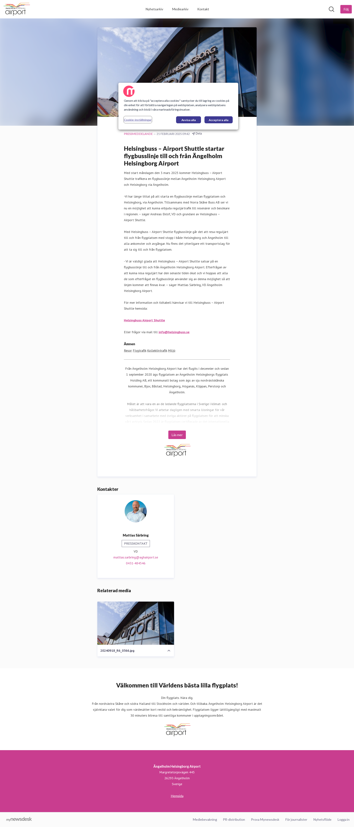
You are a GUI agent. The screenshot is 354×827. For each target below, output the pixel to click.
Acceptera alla (218, 120)
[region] (178, 106)
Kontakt (203, 9)
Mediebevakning (205, 819)
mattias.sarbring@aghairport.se (135, 557)
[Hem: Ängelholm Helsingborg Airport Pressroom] (16, 9)
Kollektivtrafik (157, 350)
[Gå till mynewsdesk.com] (19, 820)
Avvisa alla (188, 120)
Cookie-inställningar (138, 119)
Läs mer (177, 435)
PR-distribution (234, 819)
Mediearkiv (180, 9)
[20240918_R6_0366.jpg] (135, 623)
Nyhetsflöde (322, 819)
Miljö (171, 350)
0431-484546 (135, 563)
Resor (128, 350)
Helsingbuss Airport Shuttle (144, 320)
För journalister (296, 819)
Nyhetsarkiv (154, 9)
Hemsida (177, 796)
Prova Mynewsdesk (265, 819)
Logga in (343, 819)
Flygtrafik (139, 350)
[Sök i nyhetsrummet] (331, 9)
